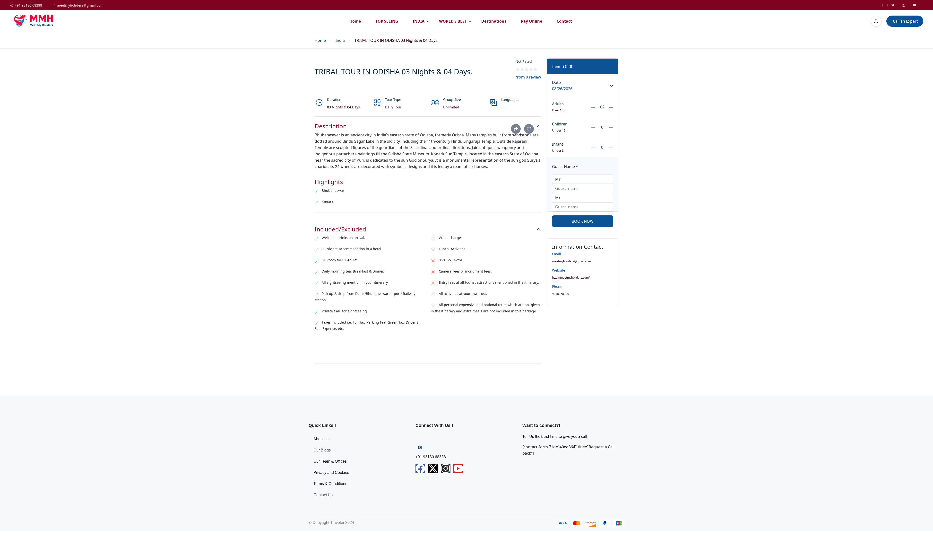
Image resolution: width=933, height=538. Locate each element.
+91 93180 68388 (28, 5)
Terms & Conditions (330, 484)
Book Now (583, 221)
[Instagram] (445, 468)
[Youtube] (458, 468)
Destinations (493, 21)
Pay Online (531, 21)
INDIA (418, 21)
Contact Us (323, 495)
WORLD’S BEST (453, 21)
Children (560, 124)
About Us (321, 439)
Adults (558, 103)
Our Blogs (322, 450)
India (340, 40)
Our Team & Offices (330, 461)
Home (355, 21)
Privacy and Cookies (331, 472)
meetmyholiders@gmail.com (80, 5)
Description (331, 126)
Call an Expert (905, 21)
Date (556, 82)
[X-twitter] (433, 468)
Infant (557, 144)
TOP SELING (386, 21)
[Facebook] (420, 468)
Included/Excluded (340, 229)
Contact (564, 21)
